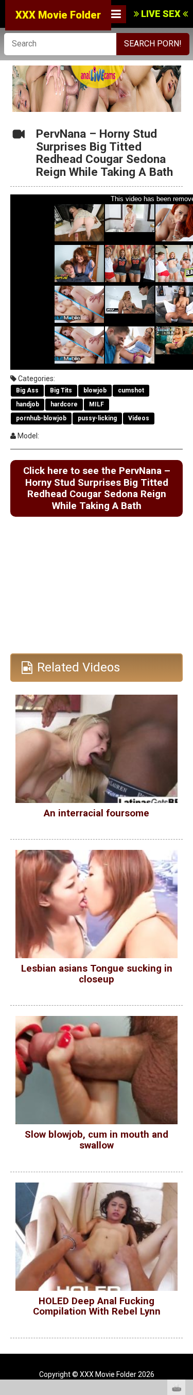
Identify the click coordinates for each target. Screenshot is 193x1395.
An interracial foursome (96, 813)
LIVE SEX (161, 13)
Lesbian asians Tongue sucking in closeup (96, 974)
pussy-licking (97, 418)
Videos (138, 418)
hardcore (64, 404)
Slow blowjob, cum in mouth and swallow (96, 1140)
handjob (27, 404)
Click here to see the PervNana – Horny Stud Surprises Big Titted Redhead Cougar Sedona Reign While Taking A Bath (96, 488)
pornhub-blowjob (41, 418)
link (184, 1233)
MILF (96, 404)
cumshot (131, 390)
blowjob (95, 390)
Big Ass (27, 390)
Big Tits (61, 390)
